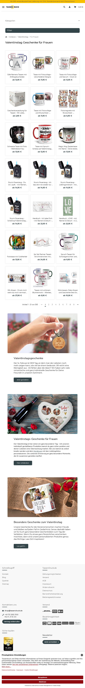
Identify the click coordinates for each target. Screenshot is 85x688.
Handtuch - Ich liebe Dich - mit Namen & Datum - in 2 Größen (42, 219)
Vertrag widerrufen (12, 622)
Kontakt (5, 574)
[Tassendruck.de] (12, 7)
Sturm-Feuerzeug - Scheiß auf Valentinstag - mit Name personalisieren (17, 219)
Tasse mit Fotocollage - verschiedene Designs (42, 76)
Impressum (46, 584)
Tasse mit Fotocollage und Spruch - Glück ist (67, 76)
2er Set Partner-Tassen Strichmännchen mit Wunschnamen (42, 255)
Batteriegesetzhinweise (51, 597)
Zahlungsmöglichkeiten (51, 574)
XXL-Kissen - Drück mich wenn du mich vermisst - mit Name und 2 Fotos (17, 291)
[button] (64, 7)
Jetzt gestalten (23, 380)
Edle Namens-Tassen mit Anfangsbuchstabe (17, 76)
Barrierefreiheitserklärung (52, 594)
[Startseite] (6, 37)
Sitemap (5, 584)
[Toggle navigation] (3, 7)
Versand (45, 577)
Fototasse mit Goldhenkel (17, 257)
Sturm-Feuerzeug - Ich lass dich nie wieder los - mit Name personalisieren (42, 183)
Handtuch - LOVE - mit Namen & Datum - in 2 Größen (68, 219)
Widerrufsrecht (48, 587)
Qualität (5, 581)
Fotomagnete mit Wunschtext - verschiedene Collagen (68, 112)
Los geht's (21, 546)
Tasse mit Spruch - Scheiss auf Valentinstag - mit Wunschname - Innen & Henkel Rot (42, 148)
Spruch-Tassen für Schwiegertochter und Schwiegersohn (68, 255)
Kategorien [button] (10, 21)
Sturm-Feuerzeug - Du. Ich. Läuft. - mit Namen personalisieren (17, 183)
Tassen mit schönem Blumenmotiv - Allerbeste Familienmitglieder (42, 291)
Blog (4, 577)
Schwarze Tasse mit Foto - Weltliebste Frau (17, 148)
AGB (44, 581)
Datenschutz (47, 591)
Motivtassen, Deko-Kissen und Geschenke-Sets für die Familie (68, 291)
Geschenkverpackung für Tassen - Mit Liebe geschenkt (17, 112)
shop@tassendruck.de (13, 611)
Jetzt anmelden (50, 642)
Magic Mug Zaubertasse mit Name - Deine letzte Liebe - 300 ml (68, 148)
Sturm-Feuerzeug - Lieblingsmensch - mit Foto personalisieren (68, 183)
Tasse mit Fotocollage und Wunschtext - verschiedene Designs (42, 112)
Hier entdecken (23, 463)
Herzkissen (37, 451)
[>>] (78, 305)
